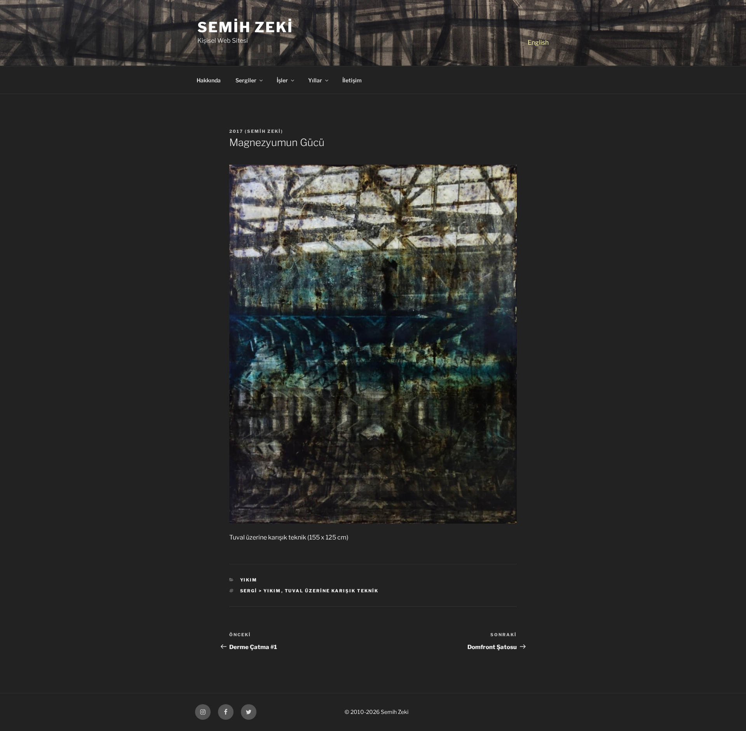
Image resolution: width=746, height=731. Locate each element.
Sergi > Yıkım (260, 591)
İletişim (352, 80)
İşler (282, 80)
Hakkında (209, 80)
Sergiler (245, 80)
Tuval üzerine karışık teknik (332, 591)
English (538, 42)
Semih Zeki (245, 27)
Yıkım (249, 580)
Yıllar (315, 80)
